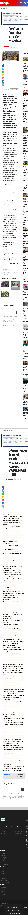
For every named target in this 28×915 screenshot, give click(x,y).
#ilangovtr (7, 774)
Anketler (3, 889)
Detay (13, 913)
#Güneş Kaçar (6, 274)
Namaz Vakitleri (4, 873)
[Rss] (15, 826)
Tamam (19, 913)
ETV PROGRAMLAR (14, 3)
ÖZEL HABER (4, 857)
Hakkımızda (3, 831)
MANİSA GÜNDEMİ (5, 864)
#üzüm (10, 269)
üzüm (12, 148)
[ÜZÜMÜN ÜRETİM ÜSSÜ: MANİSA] (10, 56)
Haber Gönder (17, 835)
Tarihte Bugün (4, 875)
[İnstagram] (7, 826)
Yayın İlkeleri (4, 833)
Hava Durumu (4, 869)
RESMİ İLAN (10, 430)
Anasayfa (3, 8)
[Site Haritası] (18, 826)
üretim (12, 156)
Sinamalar (3, 877)
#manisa (5, 269)
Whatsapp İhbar (17, 833)
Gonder (16, 312)
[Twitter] (4, 826)
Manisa (9, 148)
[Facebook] (1, 826)
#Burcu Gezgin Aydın (12, 272)
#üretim (12, 271)
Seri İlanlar (3, 878)
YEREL (8, 8)
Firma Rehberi (4, 880)
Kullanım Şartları (18, 831)
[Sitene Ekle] (21, 826)
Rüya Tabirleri (4, 893)
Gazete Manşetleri (5, 882)
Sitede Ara (3, 887)
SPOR (2, 862)
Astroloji (3, 894)
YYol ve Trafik (4, 871)
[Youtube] (10, 826)
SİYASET (3, 861)
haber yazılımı (3, 908)
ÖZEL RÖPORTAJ (5, 859)
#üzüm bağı (5, 271)
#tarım (4, 272)
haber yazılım (3, 911)
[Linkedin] (12, 826)
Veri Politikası (4, 835)
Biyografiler (3, 891)
